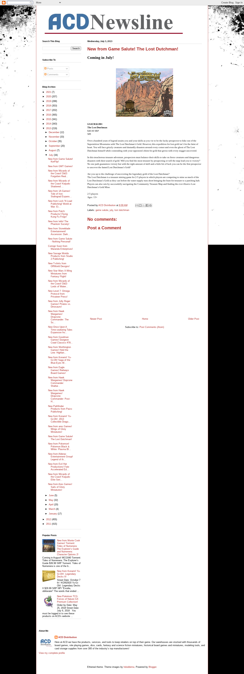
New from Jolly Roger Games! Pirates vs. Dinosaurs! (59, 304)
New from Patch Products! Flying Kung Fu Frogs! (58, 214)
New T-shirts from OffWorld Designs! (59, 265)
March (52, 509)
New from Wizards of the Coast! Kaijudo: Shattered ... (59, 183)
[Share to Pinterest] (150, 205)
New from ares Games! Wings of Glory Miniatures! (60, 429)
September (55, 146)
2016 (49, 114)
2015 (49, 119)
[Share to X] (143, 205)
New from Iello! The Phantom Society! (58, 223)
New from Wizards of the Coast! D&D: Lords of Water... (59, 284)
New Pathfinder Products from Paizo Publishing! (60, 409)
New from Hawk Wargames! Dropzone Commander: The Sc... (58, 317)
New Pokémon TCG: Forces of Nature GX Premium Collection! (67, 599)
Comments (52, 74)
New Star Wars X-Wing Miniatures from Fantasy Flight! (60, 273)
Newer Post (96, 319)
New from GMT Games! (60, 166)
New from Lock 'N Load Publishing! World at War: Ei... (60, 204)
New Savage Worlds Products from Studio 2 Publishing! (60, 256)
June (51, 495)
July (51, 155)
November (54, 136)
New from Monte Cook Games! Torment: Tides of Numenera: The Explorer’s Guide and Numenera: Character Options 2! (68, 547)
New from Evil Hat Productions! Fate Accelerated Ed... (58, 467)
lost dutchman (121, 210)
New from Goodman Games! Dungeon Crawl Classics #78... (60, 340)
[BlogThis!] (140, 205)
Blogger (152, 667)
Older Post (193, 319)
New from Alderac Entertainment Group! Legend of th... (60, 457)
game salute (102, 210)
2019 (49, 101)
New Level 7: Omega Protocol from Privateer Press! (59, 294)
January (53, 513)
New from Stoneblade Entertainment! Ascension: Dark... (59, 231)
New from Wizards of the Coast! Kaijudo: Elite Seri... (59, 477)
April (51, 504)
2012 (49, 519)
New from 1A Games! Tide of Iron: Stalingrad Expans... (60, 194)
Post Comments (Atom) (152, 327)
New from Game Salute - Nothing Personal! (60, 240)
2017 (49, 110)
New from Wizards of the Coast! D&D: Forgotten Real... (59, 173)
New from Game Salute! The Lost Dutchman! (60, 438)
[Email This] (137, 205)
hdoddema (129, 667)
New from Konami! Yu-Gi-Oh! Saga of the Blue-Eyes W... (59, 360)
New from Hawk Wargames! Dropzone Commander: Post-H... (59, 396)
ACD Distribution (67, 637)
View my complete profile (52, 653)
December (54, 132)
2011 (49, 523)
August (53, 150)
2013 (49, 128)
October (53, 141)
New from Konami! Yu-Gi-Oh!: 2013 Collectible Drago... (59, 419)
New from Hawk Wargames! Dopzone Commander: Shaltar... (60, 381)
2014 (49, 123)
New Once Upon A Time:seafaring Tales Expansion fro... (60, 330)
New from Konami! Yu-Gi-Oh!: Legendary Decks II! (68, 574)
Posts (49, 68)
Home (145, 319)
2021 (49, 92)
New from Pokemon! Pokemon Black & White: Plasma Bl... (59, 446)
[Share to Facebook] (147, 205)
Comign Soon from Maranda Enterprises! (60, 247)
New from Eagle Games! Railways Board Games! (58, 370)
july (111, 210)
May (51, 500)
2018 (49, 105)
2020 (49, 96)
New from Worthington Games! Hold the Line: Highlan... (59, 350)
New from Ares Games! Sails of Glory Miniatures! (60, 487)
